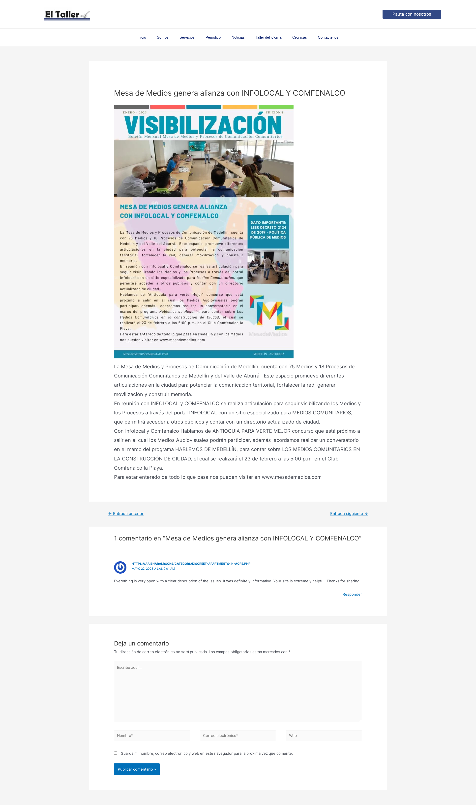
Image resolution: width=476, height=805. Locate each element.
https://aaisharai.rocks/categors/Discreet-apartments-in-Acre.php (191, 563)
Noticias (238, 37)
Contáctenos (328, 37)
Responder (352, 594)
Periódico (213, 37)
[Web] (324, 736)
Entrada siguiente (349, 513)
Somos (163, 37)
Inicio (142, 37)
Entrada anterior (126, 513)
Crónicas (299, 37)
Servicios (187, 37)
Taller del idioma (268, 37)
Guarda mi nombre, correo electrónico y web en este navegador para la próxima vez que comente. (207, 753)
